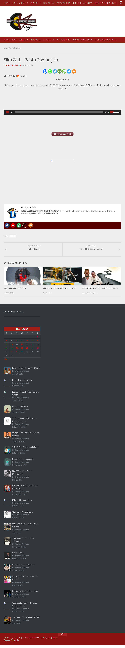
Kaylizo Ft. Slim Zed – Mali (15, 288)
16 (6, 348)
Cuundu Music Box (12, 47)
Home (6, 3)
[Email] (59, 71)
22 (38, 348)
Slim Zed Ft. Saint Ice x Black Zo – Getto (60, 288)
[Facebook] (45, 71)
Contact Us (48, 3)
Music (14, 3)
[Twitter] (55, 71)
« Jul (5, 359)
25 (17, 351)
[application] (62, 112)
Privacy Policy (63, 3)
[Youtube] (13, 225)
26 (22, 351)
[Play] (7, 112)
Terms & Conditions (82, 3)
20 (27, 348)
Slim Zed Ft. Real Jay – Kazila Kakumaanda (100, 288)
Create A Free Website (106, 3)
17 (12, 348)
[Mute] (112, 112)
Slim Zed (12, 236)
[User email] (30, 225)
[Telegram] (69, 71)
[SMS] (64, 71)
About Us (23, 3)
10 (12, 344)
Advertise (36, 3)
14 (32, 344)
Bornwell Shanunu (14, 65)
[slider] (116, 112)
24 (12, 351)
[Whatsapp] (50, 71)
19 (22, 348)
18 (17, 348)
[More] (74, 71)
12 (22, 344)
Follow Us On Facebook (14, 311)
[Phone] (24, 225)
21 (32, 348)
